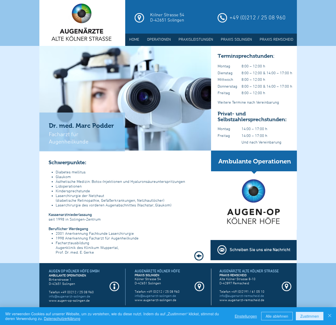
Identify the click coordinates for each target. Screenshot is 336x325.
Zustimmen (309, 316)
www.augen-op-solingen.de (69, 301)
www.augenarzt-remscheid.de (241, 300)
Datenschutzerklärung (62, 318)
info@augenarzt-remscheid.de (241, 296)
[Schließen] (330, 316)
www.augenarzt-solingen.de (155, 300)
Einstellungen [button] (246, 316)
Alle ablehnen (277, 316)
